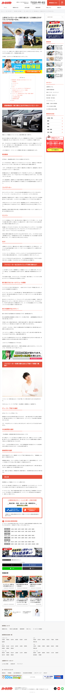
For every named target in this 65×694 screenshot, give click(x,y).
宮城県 (16, 639)
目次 (21, 77)
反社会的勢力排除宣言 (27, 672)
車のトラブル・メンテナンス (52, 92)
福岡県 (12, 543)
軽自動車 (14, 81)
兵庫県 (15, 537)
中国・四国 (49, 129)
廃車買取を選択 (16, 98)
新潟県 (5, 535)
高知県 (33, 541)
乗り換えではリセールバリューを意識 (20, 90)
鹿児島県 (33, 543)
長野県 (22, 535)
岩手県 (12, 639)
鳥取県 (5, 541)
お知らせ (45, 672)
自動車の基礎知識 (50, 89)
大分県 (26, 543)
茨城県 (12, 531)
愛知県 (33, 535)
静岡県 (29, 535)
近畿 (48, 126)
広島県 (15, 541)
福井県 (15, 535)
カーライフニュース (50, 100)
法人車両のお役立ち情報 (51, 109)
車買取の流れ (15, 7)
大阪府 (12, 537)
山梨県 (19, 535)
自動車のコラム (49, 86)
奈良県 (26, 537)
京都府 (19, 537)
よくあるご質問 (5, 663)
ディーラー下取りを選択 (17, 95)
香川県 (26, 541)
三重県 (29, 537)
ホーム (5, 7)
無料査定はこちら (53, 2)
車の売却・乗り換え (50, 97)
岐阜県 (26, 535)
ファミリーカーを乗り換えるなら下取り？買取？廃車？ (23, 93)
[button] (32, 568)
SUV (13, 86)
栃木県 (15, 531)
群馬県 (19, 531)
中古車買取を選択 (16, 96)
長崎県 (19, 543)
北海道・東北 (50, 118)
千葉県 (26, 531)
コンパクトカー (16, 83)
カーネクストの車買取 (37, 628)
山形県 (25, 639)
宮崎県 (29, 543)
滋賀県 (22, 537)
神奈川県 (33, 531)
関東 (48, 120)
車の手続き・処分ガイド (51, 95)
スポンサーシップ (37, 672)
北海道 (3, 639)
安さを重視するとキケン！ (18, 91)
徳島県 (22, 541)
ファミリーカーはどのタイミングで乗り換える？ (21, 88)
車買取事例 (38, 7)
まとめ (13, 100)
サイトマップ (19, 663)
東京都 (29, 531)
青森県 (7, 639)
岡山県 (12, 541)
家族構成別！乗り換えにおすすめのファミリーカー (22, 79)
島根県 (9, 541)
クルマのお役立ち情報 (51, 106)
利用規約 (9, 672)
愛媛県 (29, 541)
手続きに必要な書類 (14, 628)
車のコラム (48, 7)
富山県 (9, 535)
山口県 (19, 541)
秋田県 (21, 639)
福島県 (3, 641)
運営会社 (59, 7)
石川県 (12, 535)
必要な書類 (27, 7)
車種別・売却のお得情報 (51, 103)
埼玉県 (22, 531)
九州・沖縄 (49, 132)
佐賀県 (15, 543)
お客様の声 (12, 663)
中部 (48, 123)
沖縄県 (37, 543)
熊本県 (22, 543)
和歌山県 (33, 537)
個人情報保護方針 (17, 672)
